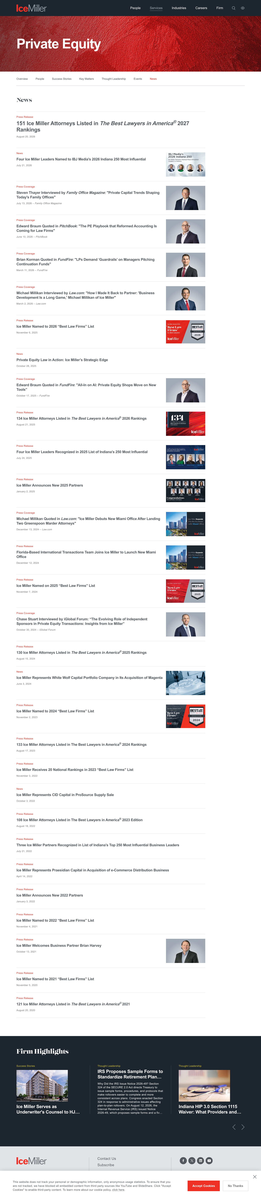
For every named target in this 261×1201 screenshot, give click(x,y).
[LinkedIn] (200, 1160)
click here (118, 1189)
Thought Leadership (114, 78)
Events (138, 78)
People (40, 78)
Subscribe (105, 1165)
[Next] (243, 1127)
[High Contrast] (242, 8)
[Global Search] (233, 8)
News (153, 78)
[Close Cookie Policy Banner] (254, 1176)
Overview (22, 78)
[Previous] (234, 1127)
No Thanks (235, 1186)
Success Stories (61, 78)
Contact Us (106, 1159)
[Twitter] (191, 1160)
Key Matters (86, 78)
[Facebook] (183, 1160)
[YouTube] (209, 1160)
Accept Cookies (203, 1186)
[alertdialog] (130, 1186)
